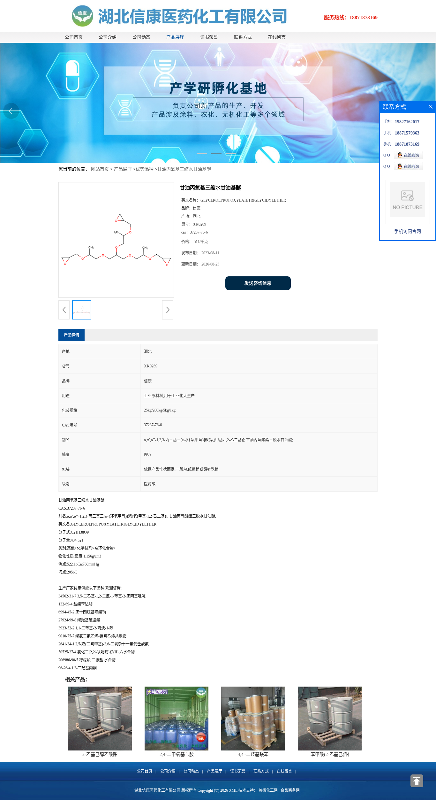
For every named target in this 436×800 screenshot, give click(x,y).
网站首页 (100, 169)
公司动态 (141, 37)
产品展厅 (175, 37)
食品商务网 (290, 790)
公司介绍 (108, 37)
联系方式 (243, 37)
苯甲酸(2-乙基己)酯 (330, 754)
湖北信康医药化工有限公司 (157, 790)
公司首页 (74, 37)
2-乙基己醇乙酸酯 (99, 754)
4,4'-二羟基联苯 (253, 754)
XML (233, 790)
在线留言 (277, 37)
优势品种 (145, 169)
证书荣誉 (209, 37)
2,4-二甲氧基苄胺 (177, 754)
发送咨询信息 (257, 283)
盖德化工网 (268, 790)
